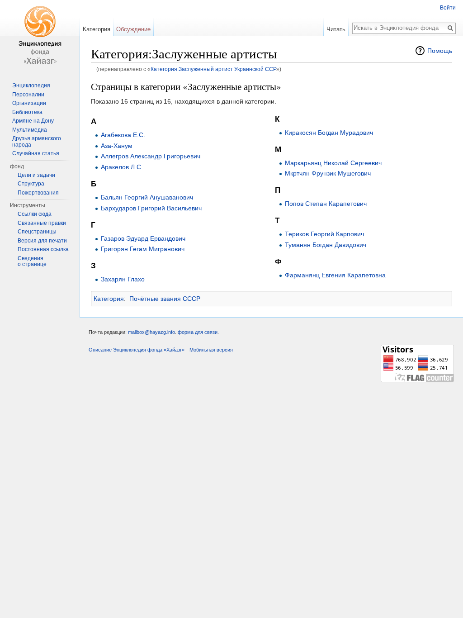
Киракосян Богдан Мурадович (329, 132)
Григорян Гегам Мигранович (142, 248)
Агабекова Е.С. (123, 134)
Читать (335, 29)
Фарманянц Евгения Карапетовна (335, 275)
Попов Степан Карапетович (326, 203)
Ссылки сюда (35, 214)
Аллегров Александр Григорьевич (150, 156)
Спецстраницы (37, 231)
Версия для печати (42, 241)
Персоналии (28, 94)
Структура (31, 184)
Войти (448, 8)
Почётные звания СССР (164, 298)
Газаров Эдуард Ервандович (143, 238)
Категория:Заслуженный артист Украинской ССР (213, 69)
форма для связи (197, 332)
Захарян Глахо (123, 279)
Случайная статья (35, 153)
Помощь (439, 50)
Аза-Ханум (116, 145)
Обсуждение (133, 29)
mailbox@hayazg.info (151, 332)
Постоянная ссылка (43, 249)
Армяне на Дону (33, 121)
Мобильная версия (211, 349)
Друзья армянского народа (36, 141)
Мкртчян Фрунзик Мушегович (328, 173)
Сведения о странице (32, 261)
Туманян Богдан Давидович (325, 244)
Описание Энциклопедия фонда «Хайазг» (136, 349)
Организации (29, 103)
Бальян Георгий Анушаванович (147, 197)
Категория (109, 298)
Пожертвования (38, 193)
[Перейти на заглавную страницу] (40, 36)
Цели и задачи (36, 175)
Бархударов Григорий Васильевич (151, 208)
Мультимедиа (29, 130)
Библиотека (27, 112)
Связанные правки (42, 223)
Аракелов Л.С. (122, 167)
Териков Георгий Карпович (324, 234)
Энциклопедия (31, 85)
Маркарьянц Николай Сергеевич (333, 162)
